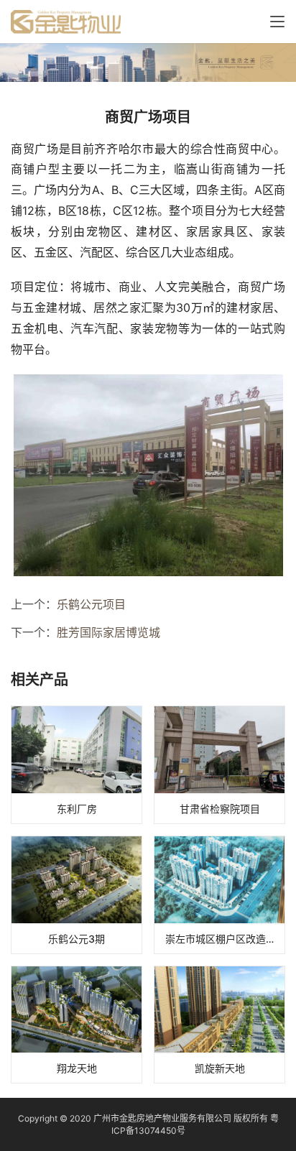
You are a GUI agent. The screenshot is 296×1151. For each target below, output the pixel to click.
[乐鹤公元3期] (76, 894)
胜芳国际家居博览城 (108, 632)
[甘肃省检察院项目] (219, 764)
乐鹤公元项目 (91, 604)
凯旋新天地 (220, 1068)
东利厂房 (77, 809)
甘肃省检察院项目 (220, 809)
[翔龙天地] (76, 1024)
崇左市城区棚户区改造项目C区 (225, 939)
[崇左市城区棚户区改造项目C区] (219, 894)
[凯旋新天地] (219, 1024)
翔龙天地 (77, 1068)
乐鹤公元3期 (76, 939)
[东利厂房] (76, 764)
